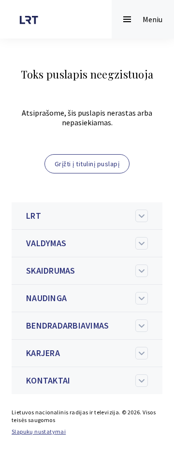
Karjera (43, 352)
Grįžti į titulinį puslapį (87, 163)
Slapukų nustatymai (39, 431)
